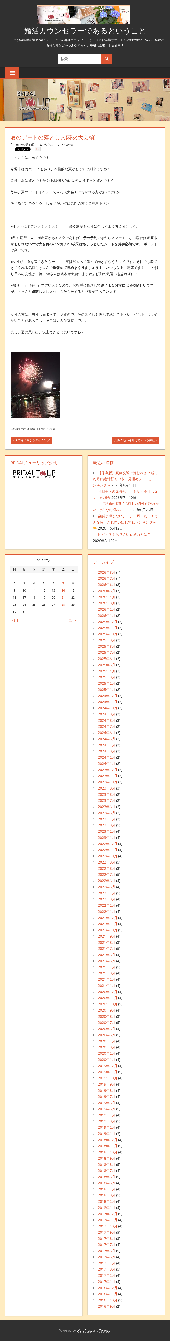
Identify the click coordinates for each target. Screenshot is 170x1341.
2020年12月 (107, 991)
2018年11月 (107, 1145)
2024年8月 (106, 720)
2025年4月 (106, 671)
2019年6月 (106, 1102)
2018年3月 (106, 1195)
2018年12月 (107, 1139)
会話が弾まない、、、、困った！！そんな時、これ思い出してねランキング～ (125, 519)
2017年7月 (106, 1244)
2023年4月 (106, 819)
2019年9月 (106, 1084)
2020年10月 (107, 1004)
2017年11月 (107, 1219)
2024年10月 (107, 708)
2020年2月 (106, 1053)
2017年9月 (106, 1232)
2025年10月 (107, 634)
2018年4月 (106, 1189)
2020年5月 (106, 1034)
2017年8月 (106, 1238)
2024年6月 (106, 732)
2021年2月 (106, 979)
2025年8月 (106, 646)
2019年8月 (106, 1090)
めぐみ (48, 145)
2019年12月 (107, 1065)
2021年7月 (106, 948)
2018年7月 (106, 1170)
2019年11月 (107, 1071)
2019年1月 (106, 1133)
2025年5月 (106, 664)
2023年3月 (106, 825)
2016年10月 (107, 1300)
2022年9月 (106, 862)
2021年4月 (106, 967)
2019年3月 (106, 1121)
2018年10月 (107, 1152)
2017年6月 (106, 1250)
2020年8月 (106, 1016)
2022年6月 (106, 880)
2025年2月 (106, 683)
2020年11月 (107, 997)
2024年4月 (106, 745)
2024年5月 (106, 738)
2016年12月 (107, 1287)
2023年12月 (107, 769)
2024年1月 (106, 763)
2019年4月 (106, 1115)
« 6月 (14, 620)
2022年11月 (107, 849)
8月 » (72, 620)
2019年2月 (106, 1127)
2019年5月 (106, 1109)
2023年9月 (106, 788)
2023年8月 (106, 794)
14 (63, 590)
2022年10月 (107, 856)
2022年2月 (106, 905)
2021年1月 (106, 985)
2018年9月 (106, 1158)
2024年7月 (106, 726)
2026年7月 (106, 578)
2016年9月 (106, 1306)
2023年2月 (106, 831)
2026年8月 (106, 572)
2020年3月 (106, 1047)
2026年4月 (106, 597)
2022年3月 (106, 899)
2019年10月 (107, 1078)
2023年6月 (106, 806)
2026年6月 (106, 584)
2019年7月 (106, 1096)
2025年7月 (106, 652)
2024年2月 (106, 757)
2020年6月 (106, 1028)
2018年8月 (106, 1164)
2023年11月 (107, 775)
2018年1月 (106, 1207)
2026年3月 (106, 603)
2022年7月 (106, 874)
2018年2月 (106, 1201)
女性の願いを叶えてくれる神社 (134, 441)
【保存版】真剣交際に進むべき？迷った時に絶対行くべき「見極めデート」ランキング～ (125, 479)
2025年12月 (107, 621)
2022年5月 (106, 886)
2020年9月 (106, 1010)
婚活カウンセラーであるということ (85, 30)
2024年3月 (106, 751)
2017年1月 (106, 1281)
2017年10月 (107, 1226)
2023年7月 (106, 800)
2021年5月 (106, 960)
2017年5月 (106, 1257)
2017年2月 (106, 1275)
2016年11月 (107, 1293)
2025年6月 (106, 658)
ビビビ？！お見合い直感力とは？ (124, 534)
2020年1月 (106, 1059)
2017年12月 (107, 1213)
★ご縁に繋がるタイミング (32, 441)
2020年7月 (106, 1022)
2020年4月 (106, 1041)
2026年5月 (106, 590)
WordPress (84, 1330)
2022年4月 (106, 893)
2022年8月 (106, 868)
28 (63, 604)
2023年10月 (107, 782)
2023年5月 (106, 812)
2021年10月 (107, 930)
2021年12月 (107, 917)
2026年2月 (106, 609)
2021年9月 (106, 936)
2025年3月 (106, 677)
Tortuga (104, 1330)
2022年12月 (107, 843)
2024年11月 (107, 701)
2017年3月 (106, 1269)
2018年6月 (106, 1176)
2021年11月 (107, 923)
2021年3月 (106, 973)
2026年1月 (106, 615)
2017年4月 (106, 1263)
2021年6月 (106, 954)
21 (63, 597)
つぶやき (68, 145)
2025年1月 (106, 689)
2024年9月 (106, 714)
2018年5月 (106, 1183)
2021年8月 (106, 942)
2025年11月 (107, 627)
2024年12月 (107, 695)
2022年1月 (106, 911)
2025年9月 (106, 640)
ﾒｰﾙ (38, 149)
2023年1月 (106, 837)
